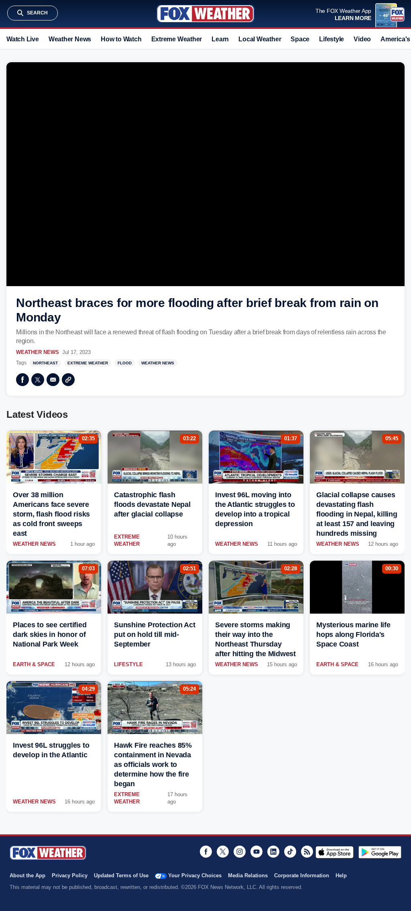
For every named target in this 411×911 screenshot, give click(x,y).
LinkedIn (273, 852)
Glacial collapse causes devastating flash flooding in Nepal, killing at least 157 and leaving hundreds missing (356, 514)
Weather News (70, 39)
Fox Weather (205, 13)
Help (341, 875)
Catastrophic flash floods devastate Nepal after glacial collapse (152, 504)
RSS (307, 852)
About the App (27, 875)
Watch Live (22, 39)
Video (362, 39)
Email (53, 379)
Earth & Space (34, 664)
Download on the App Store (334, 852)
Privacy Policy (69, 875)
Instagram (240, 852)
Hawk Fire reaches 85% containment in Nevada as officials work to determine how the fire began (153, 764)
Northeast (45, 363)
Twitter (37, 379)
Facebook (22, 379)
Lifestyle (331, 39)
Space (300, 39)
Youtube (256, 852)
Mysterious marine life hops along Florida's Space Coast (353, 634)
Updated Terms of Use (121, 875)
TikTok (290, 852)
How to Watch (121, 39)
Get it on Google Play (379, 852)
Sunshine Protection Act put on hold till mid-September (154, 634)
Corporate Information (301, 875)
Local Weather (259, 39)
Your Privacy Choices (195, 875)
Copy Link (68, 379)
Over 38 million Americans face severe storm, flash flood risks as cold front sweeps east (51, 514)
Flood (125, 363)
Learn (220, 39)
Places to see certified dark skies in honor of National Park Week (49, 634)
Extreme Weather (176, 39)
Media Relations (248, 875)
